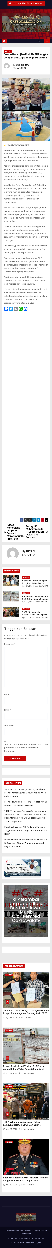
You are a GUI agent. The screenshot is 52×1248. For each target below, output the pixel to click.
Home (10, 1238)
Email (7, 709)
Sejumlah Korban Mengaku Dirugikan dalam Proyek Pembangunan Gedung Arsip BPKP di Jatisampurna (25, 793)
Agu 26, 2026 (12, 1185)
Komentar (9, 644)
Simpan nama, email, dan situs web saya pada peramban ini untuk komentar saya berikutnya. (26, 748)
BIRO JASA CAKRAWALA (24, 1238)
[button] (40, 41)
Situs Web (9, 725)
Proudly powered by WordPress (18, 1231)
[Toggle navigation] (34, 41)
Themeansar (26, 1233)
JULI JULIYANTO (41, 586)
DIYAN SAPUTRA (22, 65)
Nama (7, 694)
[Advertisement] (26, 415)
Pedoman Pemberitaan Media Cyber (26, 1243)
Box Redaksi (39, 1238)
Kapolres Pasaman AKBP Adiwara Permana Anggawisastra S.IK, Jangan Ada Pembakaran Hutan (25, 830)
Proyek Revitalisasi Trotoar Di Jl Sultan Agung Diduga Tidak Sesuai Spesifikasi (35, 599)
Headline (8, 51)
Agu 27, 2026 (28, 586)
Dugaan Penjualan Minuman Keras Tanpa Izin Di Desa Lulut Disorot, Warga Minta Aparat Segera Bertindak (25, 843)
